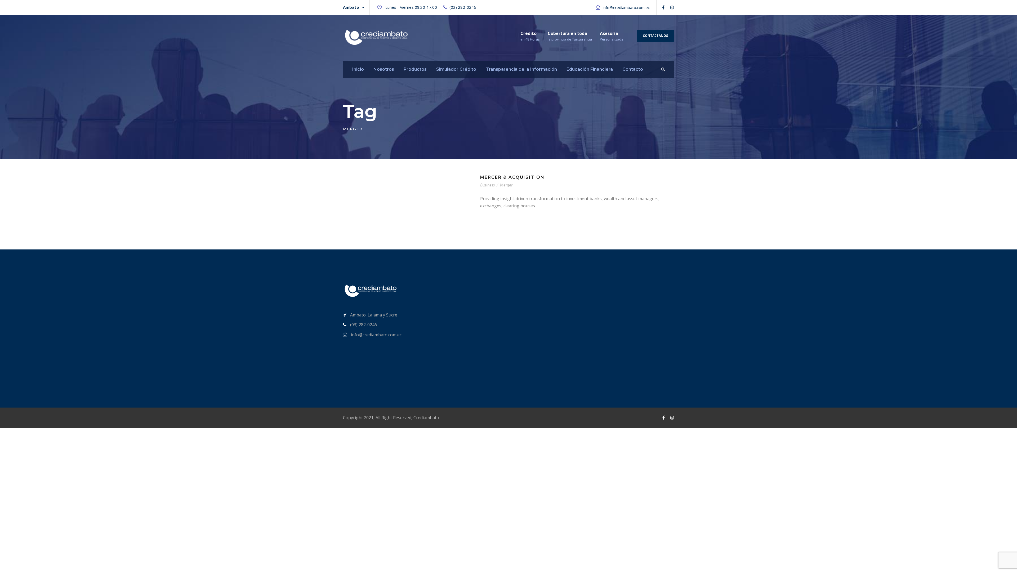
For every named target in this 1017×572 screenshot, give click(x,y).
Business (487, 185)
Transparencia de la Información (521, 69)
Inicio (358, 69)
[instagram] (672, 7)
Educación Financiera (590, 69)
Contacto (632, 69)
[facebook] (663, 7)
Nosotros (383, 69)
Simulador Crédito (456, 69)
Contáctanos (655, 35)
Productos (415, 69)
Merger (506, 185)
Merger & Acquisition (512, 177)
